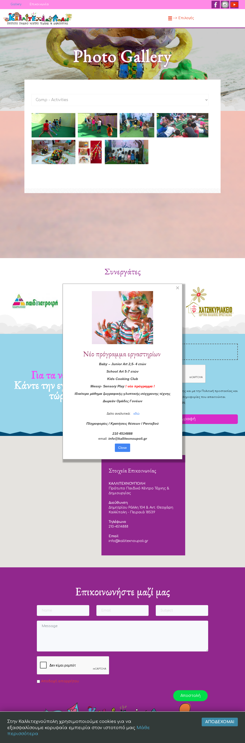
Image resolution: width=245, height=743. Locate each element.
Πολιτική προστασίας (217, 391)
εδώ (136, 413)
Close (122, 448)
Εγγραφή (185, 419)
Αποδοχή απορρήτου (60, 681)
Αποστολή (190, 696)
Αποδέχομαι (219, 722)
